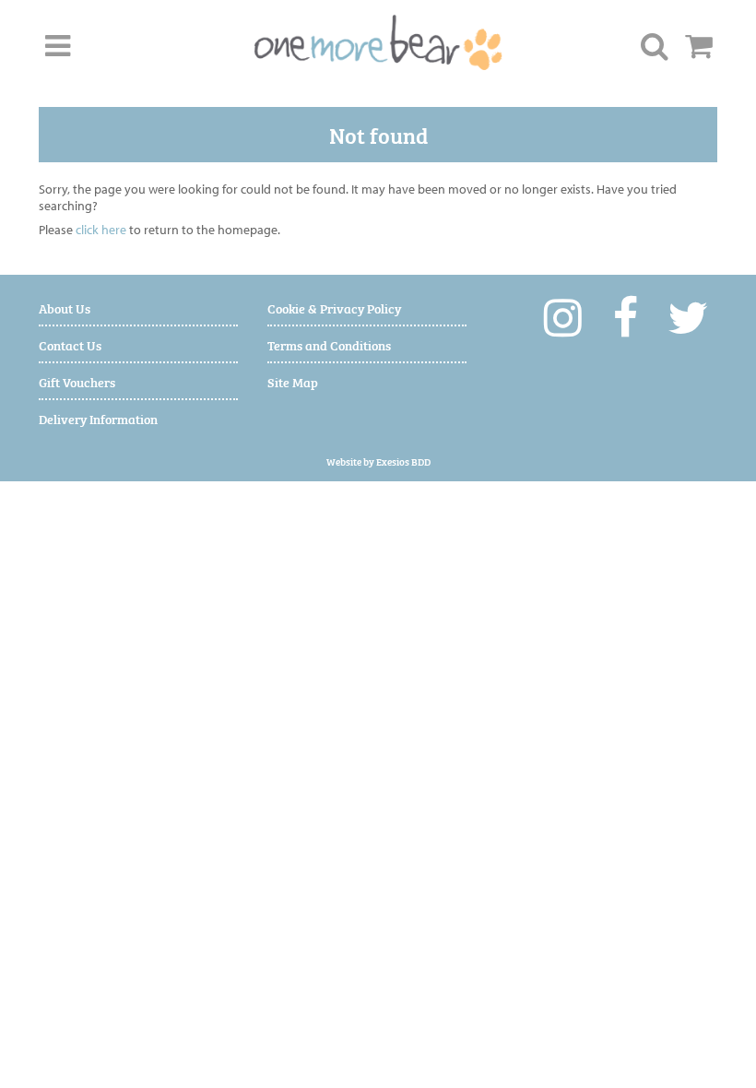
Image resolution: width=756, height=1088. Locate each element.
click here (101, 229)
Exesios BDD (403, 461)
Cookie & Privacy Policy (334, 307)
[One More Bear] (378, 43)
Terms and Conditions (329, 344)
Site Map (292, 381)
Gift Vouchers (77, 381)
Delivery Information (98, 418)
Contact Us (70, 344)
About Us (64, 307)
